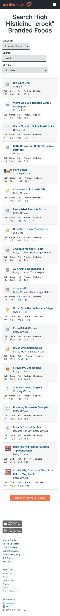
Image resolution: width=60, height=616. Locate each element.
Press (5, 577)
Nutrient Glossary (10, 551)
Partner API (7, 570)
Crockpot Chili (21, 82)
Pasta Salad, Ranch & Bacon (29, 209)
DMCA (5, 587)
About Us (6, 573)
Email (8, 606)
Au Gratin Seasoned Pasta (28, 268)
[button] (16, 46)
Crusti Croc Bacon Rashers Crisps (33, 308)
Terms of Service (10, 591)
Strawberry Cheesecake (27, 367)
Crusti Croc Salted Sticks (27, 347)
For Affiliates (8, 580)
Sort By (6, 64)
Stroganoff (19, 288)
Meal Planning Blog (11, 554)
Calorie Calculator (10, 544)
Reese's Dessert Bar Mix (27, 427)
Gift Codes (7, 558)
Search (6, 52)
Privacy (5, 584)
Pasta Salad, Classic (25, 328)
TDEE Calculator (10, 547)
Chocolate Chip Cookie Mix (29, 189)
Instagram (10, 603)
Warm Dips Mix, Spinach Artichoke (33, 126)
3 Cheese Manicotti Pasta (28, 248)
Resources (7, 561)
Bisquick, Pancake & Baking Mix (32, 407)
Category (7, 40)
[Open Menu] (55, 4)
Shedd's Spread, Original (27, 387)
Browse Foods (9, 540)
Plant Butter (20, 169)
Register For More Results (30, 497)
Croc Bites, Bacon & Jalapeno (30, 229)
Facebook (10, 599)
